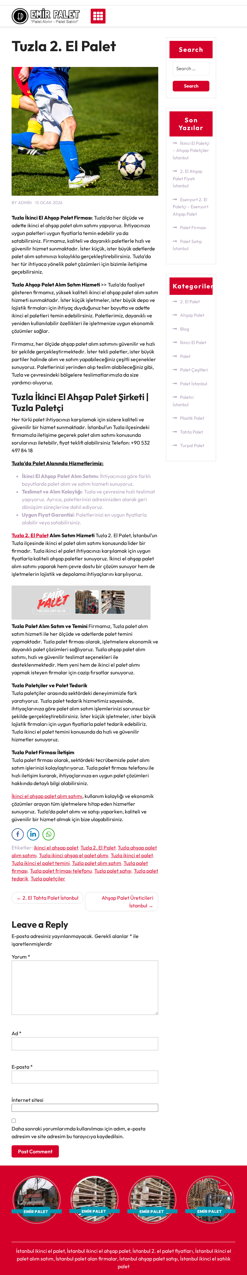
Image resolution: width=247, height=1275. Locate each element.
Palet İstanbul (193, 384)
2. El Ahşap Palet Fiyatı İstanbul (187, 178)
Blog (184, 329)
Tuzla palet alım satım (96, 863)
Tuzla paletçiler (48, 878)
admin (25, 202)
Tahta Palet (191, 432)
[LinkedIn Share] (33, 834)
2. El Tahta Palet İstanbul (50, 898)
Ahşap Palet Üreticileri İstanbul (127, 902)
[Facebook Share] (18, 834)
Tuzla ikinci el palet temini (41, 863)
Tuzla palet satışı (113, 870)
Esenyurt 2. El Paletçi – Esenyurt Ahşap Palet (190, 207)
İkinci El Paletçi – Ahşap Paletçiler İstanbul (191, 150)
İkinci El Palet (193, 342)
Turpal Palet (192, 445)
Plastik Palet (192, 418)
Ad (17, 1033)
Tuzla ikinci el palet (132, 855)
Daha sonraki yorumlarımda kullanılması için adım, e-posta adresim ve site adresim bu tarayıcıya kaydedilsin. (78, 1132)
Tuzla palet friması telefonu (61, 870)
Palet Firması (193, 227)
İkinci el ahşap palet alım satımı (47, 796)
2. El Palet (190, 302)
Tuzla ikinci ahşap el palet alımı (73, 855)
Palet (185, 356)
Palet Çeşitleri (194, 370)
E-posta (22, 1067)
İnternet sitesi (27, 1100)
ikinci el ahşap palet (56, 847)
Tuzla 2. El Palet (30, 535)
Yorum (21, 956)
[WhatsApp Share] (48, 834)
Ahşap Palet (192, 315)
